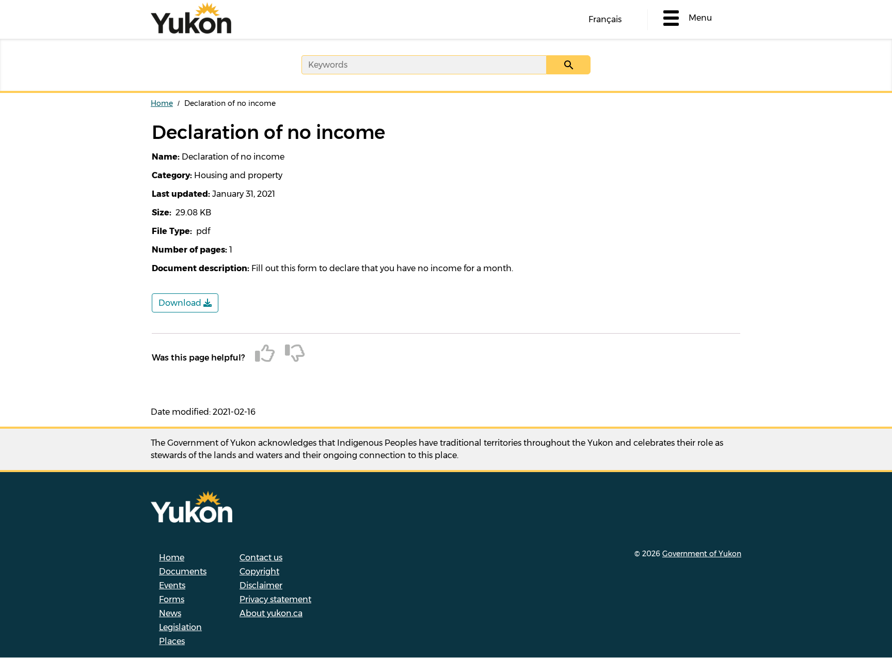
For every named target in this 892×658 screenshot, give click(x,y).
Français (605, 19)
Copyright (259, 571)
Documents (182, 571)
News (170, 613)
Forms (171, 599)
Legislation (180, 627)
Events (172, 585)
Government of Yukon (701, 553)
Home (162, 103)
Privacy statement (275, 599)
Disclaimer (261, 585)
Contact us (261, 557)
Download (180, 303)
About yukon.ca (271, 613)
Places (172, 641)
